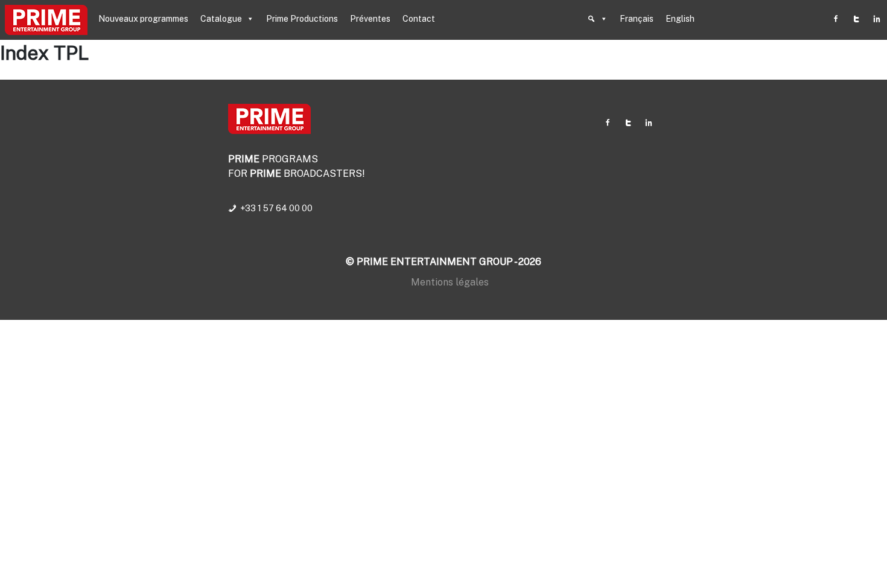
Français (636, 19)
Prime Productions (302, 19)
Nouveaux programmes (143, 19)
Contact (418, 19)
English (680, 19)
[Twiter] (856, 18)
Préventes (370, 19)
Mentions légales (450, 282)
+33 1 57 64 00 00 (276, 208)
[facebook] (835, 18)
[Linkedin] (876, 18)
